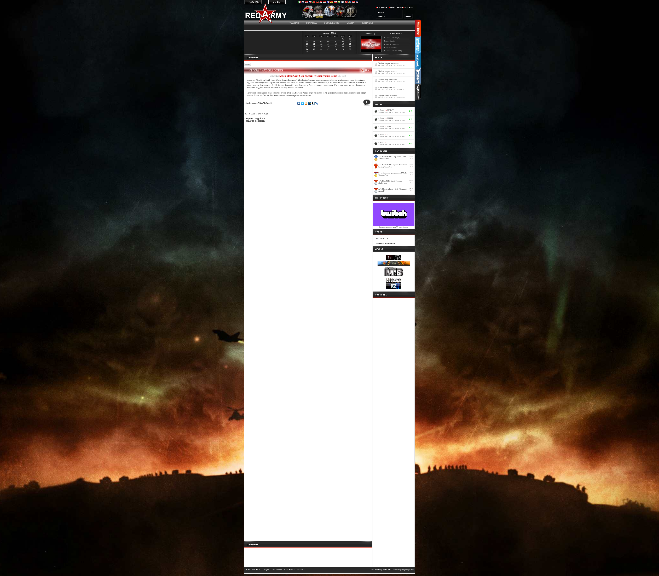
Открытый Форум (386, 65)
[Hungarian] (324, 2)
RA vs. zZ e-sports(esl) (392, 38)
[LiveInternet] (313, 103)
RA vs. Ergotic (389, 41)
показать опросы (386, 243)
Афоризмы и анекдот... (388, 95)
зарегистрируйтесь (255, 118)
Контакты (396, 570)
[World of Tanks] (350, 17)
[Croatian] (306, 2)
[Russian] (342, 2)
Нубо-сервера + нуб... (387, 71)
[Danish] (346, 2)
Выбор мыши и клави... (388, 63)
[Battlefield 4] (329, 18)
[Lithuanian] (338, 2)
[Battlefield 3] (340, 17)
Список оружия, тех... (387, 87)
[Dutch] (320, 2)
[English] (357, 2)
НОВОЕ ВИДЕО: (396, 33)
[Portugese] (313, 2)
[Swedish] (349, 2)
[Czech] (310, 2)
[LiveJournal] (317, 103)
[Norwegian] (353, 2)
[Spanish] (331, 2)
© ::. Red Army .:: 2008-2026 (381, 570)
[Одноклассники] (306, 103)
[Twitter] (302, 103)
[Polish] (335, 2)
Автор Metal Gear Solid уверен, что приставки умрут (308, 76)
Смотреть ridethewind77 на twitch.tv (393, 227)
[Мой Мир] (309, 103)
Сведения (404, 570)
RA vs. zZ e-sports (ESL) (393, 51)
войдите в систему (255, 121)
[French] (328, 2)
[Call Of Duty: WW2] (319, 17)
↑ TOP (411, 570)
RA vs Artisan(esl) (390, 47)
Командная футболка (387, 79)
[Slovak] (302, 2)
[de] (317, 2)
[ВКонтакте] (299, 103)
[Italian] (299, 2)
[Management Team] (309, 17)
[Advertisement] (308, 57)
